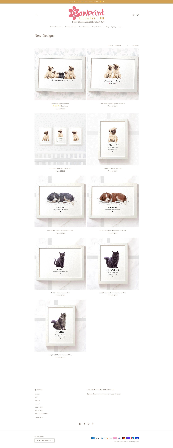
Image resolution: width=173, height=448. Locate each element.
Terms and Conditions (41, 413)
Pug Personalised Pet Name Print (112, 168)
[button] (37, 15)
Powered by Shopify (133, 441)
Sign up (89, 394)
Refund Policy (39, 410)
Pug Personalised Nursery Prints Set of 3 (60, 168)
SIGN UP (37, 394)
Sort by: (110, 45)
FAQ (36, 397)
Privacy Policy (39, 407)
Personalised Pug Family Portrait (60, 103)
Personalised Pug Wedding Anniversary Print (113, 103)
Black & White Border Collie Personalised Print (60, 230)
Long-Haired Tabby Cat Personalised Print (60, 355)
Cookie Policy (39, 417)
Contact (37, 404)
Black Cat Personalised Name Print (60, 292)
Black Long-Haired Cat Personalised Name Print (113, 292)
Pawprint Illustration (123, 441)
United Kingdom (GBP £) (43, 440)
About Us (37, 400)
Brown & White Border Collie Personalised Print (113, 230)
